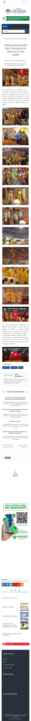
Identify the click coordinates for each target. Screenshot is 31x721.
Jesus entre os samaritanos (9, 598)
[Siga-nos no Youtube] (18, 584)
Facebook (6, 367)
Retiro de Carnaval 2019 (8, 447)
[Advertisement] (15, 560)
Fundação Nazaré (7, 668)
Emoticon (8, 457)
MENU (24, 2)
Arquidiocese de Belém (9, 665)
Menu (5, 26)
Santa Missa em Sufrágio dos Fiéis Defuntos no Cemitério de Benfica (15, 398)
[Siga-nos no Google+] (14, 584)
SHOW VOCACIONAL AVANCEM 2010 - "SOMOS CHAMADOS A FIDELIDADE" (10, 625)
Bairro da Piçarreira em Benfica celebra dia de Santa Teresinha (15, 410)
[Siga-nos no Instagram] (7, 584)
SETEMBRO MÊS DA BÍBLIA (10, 616)
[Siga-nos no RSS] (21, 584)
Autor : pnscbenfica (19, 375)
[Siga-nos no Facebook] (3, 584)
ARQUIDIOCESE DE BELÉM (12, 64)
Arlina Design (18, 719)
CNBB (4, 662)
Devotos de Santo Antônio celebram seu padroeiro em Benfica (15, 432)
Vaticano (5, 659)
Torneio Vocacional (15, 421)
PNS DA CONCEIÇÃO (19, 65)
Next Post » (24, 447)
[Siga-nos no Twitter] (11, 584)
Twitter (14, 367)
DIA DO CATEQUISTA (8, 607)
